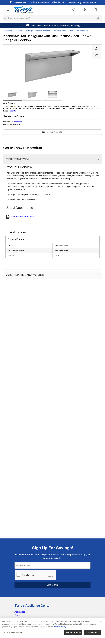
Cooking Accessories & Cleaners (38, 31)
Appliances (7, 31)
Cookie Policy (59, 627)
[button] (8, 9)
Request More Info (54, 132)
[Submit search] (98, 18)
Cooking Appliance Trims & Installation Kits (71, 31)
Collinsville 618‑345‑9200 (63, 2)
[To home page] (23, 10)
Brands (17, 615)
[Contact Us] (95, 9)
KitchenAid (18, 122)
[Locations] (84, 9)
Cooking (18, 31)
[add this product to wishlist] (96, 55)
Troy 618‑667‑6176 (86, 2)
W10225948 (15, 124)
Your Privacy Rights (13, 632)
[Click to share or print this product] (96, 48)
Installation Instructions (22, 216)
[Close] (101, 622)
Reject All (92, 632)
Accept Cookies (73, 632)
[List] (74, 9)
